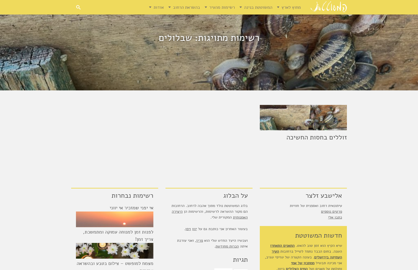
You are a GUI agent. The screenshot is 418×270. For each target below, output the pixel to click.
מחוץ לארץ (291, 7)
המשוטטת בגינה (258, 7)
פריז (199, 240)
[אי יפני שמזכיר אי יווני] (114, 219)
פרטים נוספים (331, 211)
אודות (159, 7)
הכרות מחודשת (227, 246)
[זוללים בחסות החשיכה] (303, 117)
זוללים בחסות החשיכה (316, 137)
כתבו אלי (335, 217)
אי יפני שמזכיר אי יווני (131, 207)
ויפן (188, 229)
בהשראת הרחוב (186, 7)
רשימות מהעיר (222, 7)
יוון (194, 229)
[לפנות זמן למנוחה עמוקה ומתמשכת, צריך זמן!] (114, 251)
